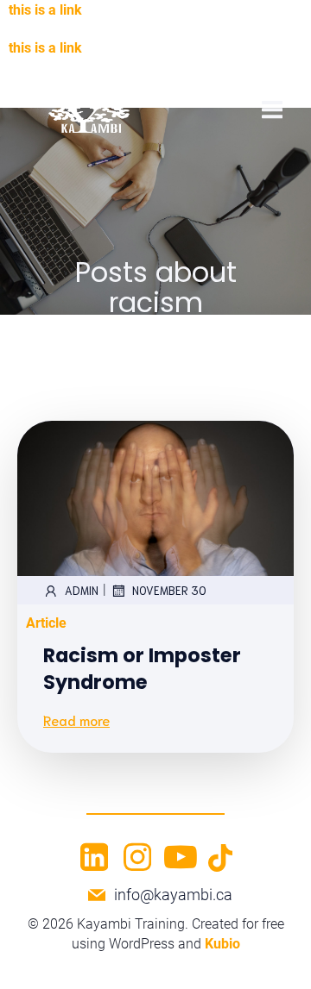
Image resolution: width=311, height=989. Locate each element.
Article (46, 623)
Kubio (222, 944)
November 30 (169, 590)
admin (81, 590)
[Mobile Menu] (272, 110)
